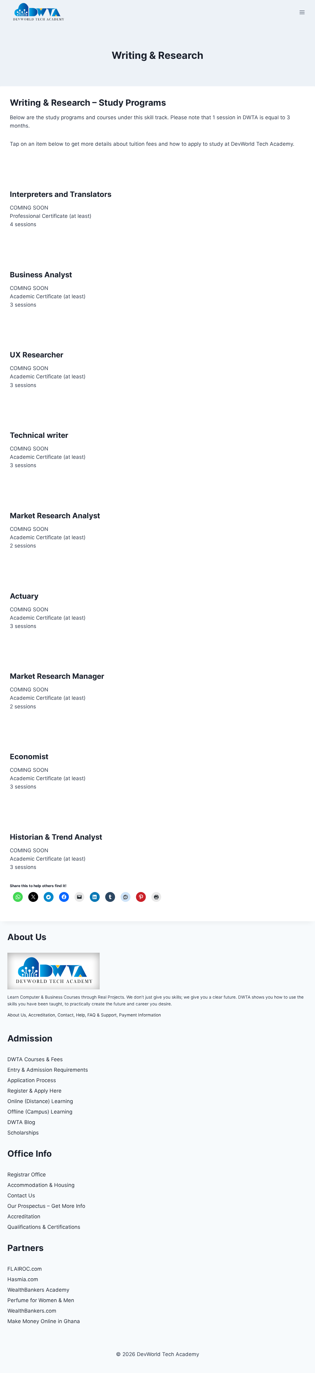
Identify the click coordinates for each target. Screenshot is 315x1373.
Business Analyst (41, 274)
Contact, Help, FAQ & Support (87, 1014)
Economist (29, 756)
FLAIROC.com (24, 1269)
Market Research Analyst (55, 515)
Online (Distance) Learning (40, 1101)
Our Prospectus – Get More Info (46, 1206)
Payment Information (140, 1014)
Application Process (31, 1080)
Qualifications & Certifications (43, 1227)
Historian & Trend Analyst (56, 837)
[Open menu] (302, 12)
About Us (16, 1014)
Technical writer (39, 435)
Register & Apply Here (34, 1091)
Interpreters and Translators (60, 194)
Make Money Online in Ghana (43, 1321)
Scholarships (23, 1133)
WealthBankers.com (31, 1311)
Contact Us (21, 1195)
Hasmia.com (22, 1279)
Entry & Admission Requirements (47, 1070)
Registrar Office (26, 1174)
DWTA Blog (21, 1122)
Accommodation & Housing (40, 1185)
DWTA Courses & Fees (35, 1059)
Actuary (24, 596)
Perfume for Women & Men (40, 1300)
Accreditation (41, 1014)
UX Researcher (36, 354)
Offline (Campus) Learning (39, 1112)
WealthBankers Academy (38, 1290)
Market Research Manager (57, 676)
